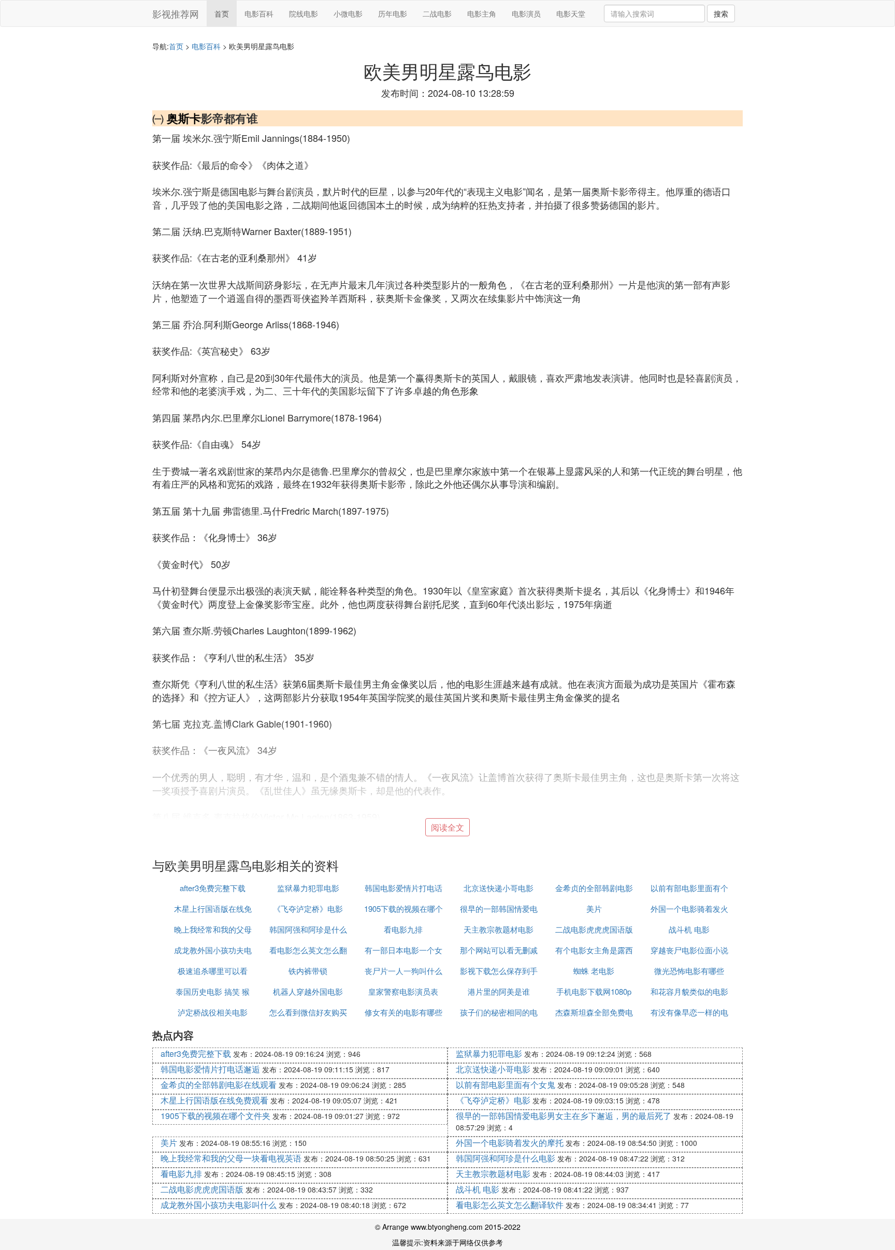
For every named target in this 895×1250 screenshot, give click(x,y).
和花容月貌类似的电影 (689, 991)
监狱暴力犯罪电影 (308, 887)
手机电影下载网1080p (593, 991)
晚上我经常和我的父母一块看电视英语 (231, 1158)
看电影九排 (403, 929)
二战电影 (437, 13)
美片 (594, 908)
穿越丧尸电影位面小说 (689, 949)
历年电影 (392, 13)
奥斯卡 (184, 118)
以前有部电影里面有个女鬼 (505, 1085)
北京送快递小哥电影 (498, 887)
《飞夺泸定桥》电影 (308, 908)
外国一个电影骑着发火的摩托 (510, 1143)
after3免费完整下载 (213, 887)
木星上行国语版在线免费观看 (214, 1100)
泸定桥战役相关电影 (213, 1012)
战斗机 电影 (689, 929)
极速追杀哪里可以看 (213, 970)
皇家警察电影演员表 (403, 991)
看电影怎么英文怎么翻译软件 (510, 1205)
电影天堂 (570, 13)
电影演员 (526, 13)
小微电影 (348, 13)
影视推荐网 (175, 13)
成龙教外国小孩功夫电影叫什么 (219, 1205)
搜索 (721, 13)
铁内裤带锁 (307, 970)
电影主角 (481, 13)
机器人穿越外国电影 (308, 991)
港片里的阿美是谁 (499, 991)
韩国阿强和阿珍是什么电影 (505, 1158)
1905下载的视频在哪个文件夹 (215, 1116)
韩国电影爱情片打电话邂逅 (210, 1069)
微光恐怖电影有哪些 (689, 970)
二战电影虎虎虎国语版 (594, 929)
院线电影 (303, 13)
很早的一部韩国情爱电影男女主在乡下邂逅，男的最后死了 (563, 1116)
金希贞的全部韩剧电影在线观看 (219, 1085)
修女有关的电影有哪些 (403, 1012)
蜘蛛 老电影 (593, 970)
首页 (221, 13)
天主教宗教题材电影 (498, 929)
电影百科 (258, 13)
